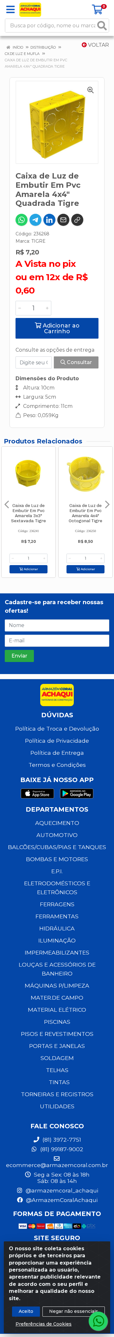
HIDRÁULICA (57, 928)
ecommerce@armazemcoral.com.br (57, 1165)
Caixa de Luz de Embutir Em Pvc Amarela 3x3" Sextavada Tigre (28, 513)
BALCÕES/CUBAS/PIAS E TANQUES (57, 847)
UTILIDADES (57, 1106)
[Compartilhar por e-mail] (63, 220)
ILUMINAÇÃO (57, 940)
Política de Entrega (57, 752)
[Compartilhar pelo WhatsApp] (22, 220)
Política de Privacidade (57, 740)
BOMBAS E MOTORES (57, 859)
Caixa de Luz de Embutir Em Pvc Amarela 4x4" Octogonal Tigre (85, 513)
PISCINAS (57, 1021)
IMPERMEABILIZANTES (57, 952)
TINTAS (59, 1082)
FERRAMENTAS (57, 916)
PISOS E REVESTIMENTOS (57, 1033)
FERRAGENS (57, 904)
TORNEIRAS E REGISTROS (57, 1094)
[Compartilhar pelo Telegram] (35, 220)
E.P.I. (57, 871)
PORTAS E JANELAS (57, 1046)
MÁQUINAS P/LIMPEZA (57, 985)
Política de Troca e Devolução (57, 728)
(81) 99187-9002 (61, 1149)
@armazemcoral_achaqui (61, 1190)
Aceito (26, 1311)
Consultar (79, 362)
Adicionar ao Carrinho (60, 328)
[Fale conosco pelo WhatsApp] (98, 1321)
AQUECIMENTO (57, 823)
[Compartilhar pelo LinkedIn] (49, 220)
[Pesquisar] (102, 25)
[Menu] (10, 9)
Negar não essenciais (73, 1311)
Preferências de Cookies (44, 1324)
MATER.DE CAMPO (57, 997)
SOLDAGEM (57, 1058)
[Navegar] (7, 504)
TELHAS (57, 1070)
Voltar (98, 45)
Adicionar (30, 569)
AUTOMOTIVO (57, 835)
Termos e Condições (57, 764)
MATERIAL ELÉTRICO (57, 1009)
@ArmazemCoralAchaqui (61, 1200)
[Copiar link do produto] (77, 220)
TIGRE (38, 241)
